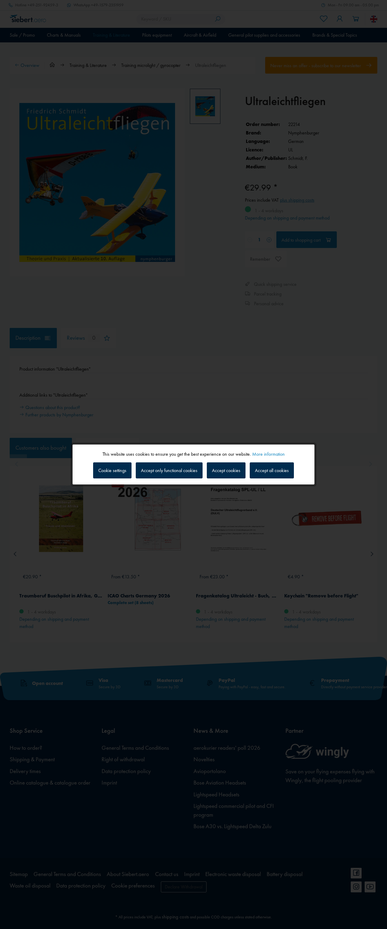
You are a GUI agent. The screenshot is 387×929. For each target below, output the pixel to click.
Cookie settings (112, 470)
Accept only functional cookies (169, 470)
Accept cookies (226, 470)
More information (268, 454)
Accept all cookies (272, 470)
